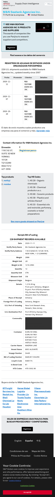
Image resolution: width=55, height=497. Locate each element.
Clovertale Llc (41, 398)
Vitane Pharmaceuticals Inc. (42, 391)
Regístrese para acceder (31, 151)
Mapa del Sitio (38, 451)
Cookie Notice (40, 456)
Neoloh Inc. (8, 395)
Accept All (27, 492)
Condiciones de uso (19, 451)
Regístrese (11, 47)
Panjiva (9, 3)
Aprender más (43, 131)
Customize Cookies (27, 486)
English (18, 441)
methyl (7, 181)
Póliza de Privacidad (20, 456)
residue (7, 184)
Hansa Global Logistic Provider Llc (23, 391)
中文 (39, 441)
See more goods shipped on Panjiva (27, 222)
